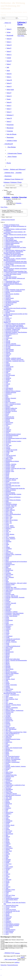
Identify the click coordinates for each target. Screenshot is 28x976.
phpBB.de (17, 962)
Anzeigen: (4, 210)
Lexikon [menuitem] (6, 169)
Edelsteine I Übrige (21, 23)
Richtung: (13, 211)
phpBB (22, 957)
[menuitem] (9, 29)
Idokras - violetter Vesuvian (15, 197)
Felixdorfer (8, 199)
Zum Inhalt (3, 14)
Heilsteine (17, 953)
